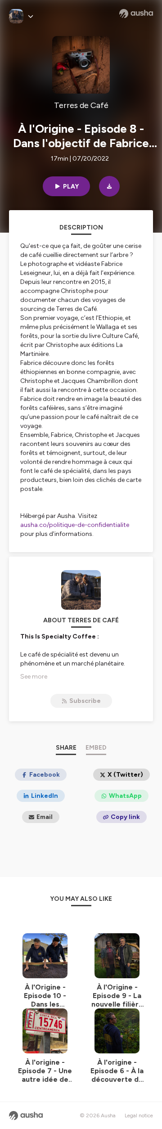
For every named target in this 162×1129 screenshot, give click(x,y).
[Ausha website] (136, 13)
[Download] (109, 186)
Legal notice (139, 1115)
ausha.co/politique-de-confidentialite (74, 525)
